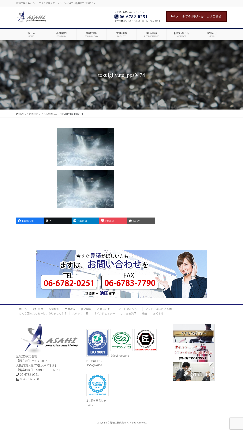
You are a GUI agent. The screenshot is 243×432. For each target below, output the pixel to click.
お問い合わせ (105, 309)
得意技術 (54, 309)
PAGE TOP (234, 415)
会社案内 (37, 309)
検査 (144, 313)
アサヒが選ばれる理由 (158, 309)
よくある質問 (128, 313)
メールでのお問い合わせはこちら (198, 16)
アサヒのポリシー (129, 309)
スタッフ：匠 (80, 313)
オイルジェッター (104, 313)
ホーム (23, 309)
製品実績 (86, 309)
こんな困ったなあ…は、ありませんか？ (43, 313)
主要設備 (70, 309)
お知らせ (158, 313)
